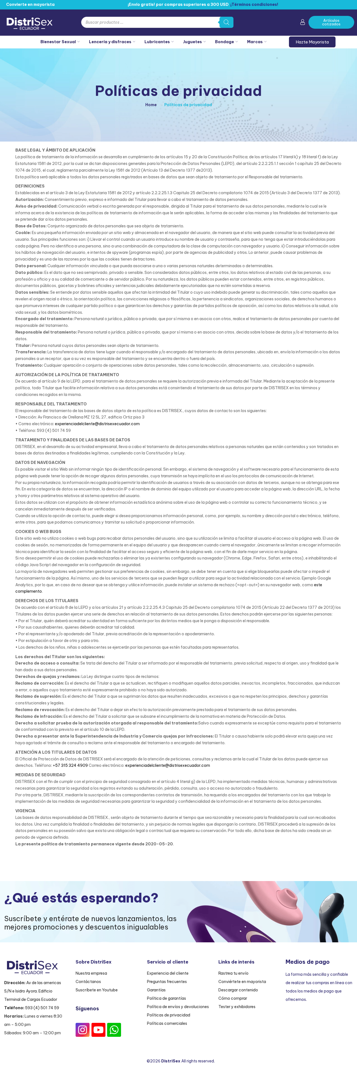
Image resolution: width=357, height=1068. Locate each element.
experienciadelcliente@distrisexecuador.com (97, 423)
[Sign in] (302, 23)
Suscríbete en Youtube (97, 989)
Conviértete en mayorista (242, 981)
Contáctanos (88, 981)
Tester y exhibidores (236, 1006)
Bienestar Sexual (58, 41)
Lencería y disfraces (110, 41)
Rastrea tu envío (233, 973)
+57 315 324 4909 (70, 765)
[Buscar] (226, 22)
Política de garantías (166, 998)
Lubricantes (157, 41)
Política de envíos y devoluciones (178, 1006)
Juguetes (192, 41)
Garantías (156, 989)
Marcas (255, 41)
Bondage (224, 41)
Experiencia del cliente (168, 973)
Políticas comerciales (167, 1023)
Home (151, 104)
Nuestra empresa (91, 973)
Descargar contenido (238, 989)
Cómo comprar (232, 998)
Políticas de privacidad (168, 1015)
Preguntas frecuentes (167, 981)
